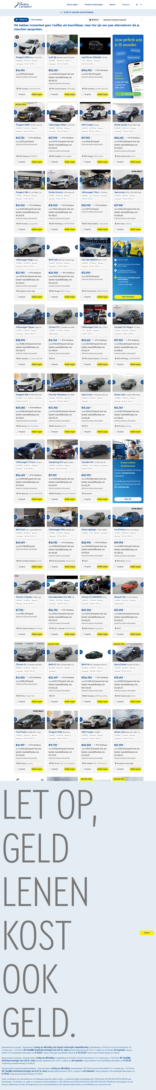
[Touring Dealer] (23, 5)
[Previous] (15, 45)
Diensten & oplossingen (94, 4)
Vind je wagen (72, 4)
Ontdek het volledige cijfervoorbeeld (26, 77)
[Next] (43, 45)
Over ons (125, 4)
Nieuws (112, 4)
